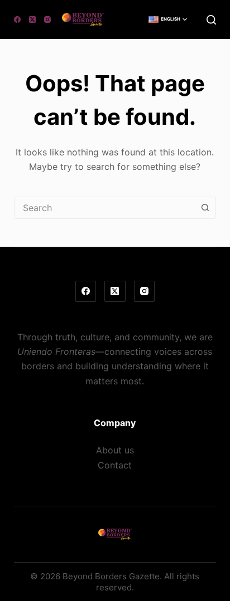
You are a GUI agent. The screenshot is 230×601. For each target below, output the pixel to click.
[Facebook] (17, 19)
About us (115, 450)
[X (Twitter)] (32, 19)
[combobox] (105, 208)
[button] (167, 19)
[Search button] (204, 207)
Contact (115, 465)
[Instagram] (47, 19)
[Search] (211, 20)
